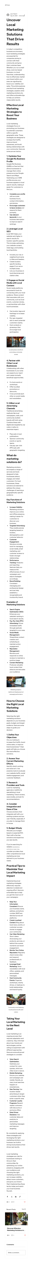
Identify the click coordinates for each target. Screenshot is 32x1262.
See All (24, 1209)
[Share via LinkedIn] (16, 1196)
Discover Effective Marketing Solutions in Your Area (15, 1229)
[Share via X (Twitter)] (11, 1196)
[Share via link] (20, 1196)
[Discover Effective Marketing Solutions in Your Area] (16, 1218)
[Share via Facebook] (7, 1196)
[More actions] (24, 15)
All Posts (7, 5)
